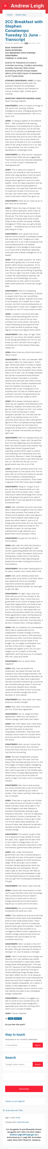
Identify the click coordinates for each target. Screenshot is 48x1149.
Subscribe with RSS (14, 1110)
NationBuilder (23, 1122)
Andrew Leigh (27, 5)
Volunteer (24, 1088)
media (10, 1018)
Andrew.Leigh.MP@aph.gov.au (23, 1134)
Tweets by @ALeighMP (15, 1101)
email (18, 1117)
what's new (17, 1018)
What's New (20, 15)
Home (9, 15)
